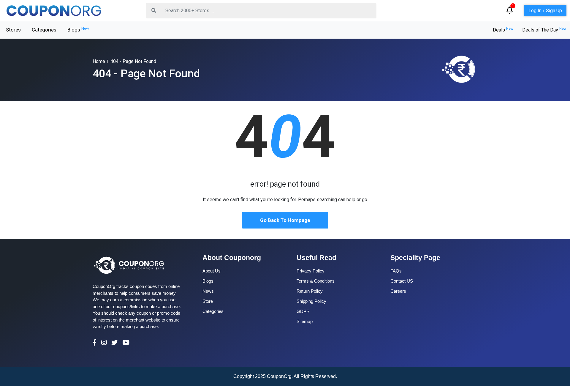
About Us (211, 270)
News (208, 291)
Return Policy (310, 291)
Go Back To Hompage (285, 220)
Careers (398, 291)
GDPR (303, 311)
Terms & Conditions (316, 280)
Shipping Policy (311, 301)
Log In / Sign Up (545, 10)
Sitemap (305, 321)
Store (207, 301)
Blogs (78, 29)
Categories (44, 30)
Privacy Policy (310, 270)
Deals (503, 30)
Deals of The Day (544, 30)
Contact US (401, 280)
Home (99, 61)
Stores (13, 30)
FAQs (396, 270)
